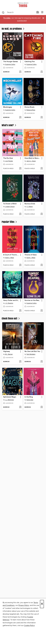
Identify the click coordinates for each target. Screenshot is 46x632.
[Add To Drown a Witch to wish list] (20, 214)
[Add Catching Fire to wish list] (41, 72)
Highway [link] (6, 351)
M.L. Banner (9, 354)
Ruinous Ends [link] (30, 204)
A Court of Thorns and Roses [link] (11, 255)
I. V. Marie (29, 207)
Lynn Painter (9, 161)
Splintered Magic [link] (9, 397)
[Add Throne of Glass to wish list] (41, 265)
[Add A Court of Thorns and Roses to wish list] (20, 265)
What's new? (8, 125)
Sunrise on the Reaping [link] (33, 300)
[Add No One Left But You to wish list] (41, 361)
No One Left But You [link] (32, 351)
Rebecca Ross (30, 110)
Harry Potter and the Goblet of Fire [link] (11, 300)
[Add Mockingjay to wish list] (20, 117)
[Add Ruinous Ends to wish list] (41, 214)
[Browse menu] (42, 12)
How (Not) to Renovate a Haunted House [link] (33, 158)
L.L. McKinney (9, 400)
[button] (20, 61)
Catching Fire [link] (30, 62)
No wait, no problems (12, 28)
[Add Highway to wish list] (20, 361)
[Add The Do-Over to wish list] (20, 168)
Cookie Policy (29, 625)
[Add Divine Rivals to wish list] (41, 117)
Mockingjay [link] (7, 107)
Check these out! (10, 318)
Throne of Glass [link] (31, 255)
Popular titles (8, 222)
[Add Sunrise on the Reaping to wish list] (41, 310)
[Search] (3, 12)
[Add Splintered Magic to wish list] (20, 407)
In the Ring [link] (29, 397)
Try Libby (6, 18)
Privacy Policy (23, 605)
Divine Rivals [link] (29, 107)
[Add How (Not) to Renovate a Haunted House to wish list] (41, 168)
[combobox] (18, 12)
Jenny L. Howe (31, 161)
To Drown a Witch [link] (10, 204)
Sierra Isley (29, 400)
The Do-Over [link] (8, 158)
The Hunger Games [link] (10, 62)
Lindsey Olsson (10, 207)
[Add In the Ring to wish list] (41, 407)
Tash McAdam (30, 354)
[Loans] (38, 12)
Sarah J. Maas (9, 258)
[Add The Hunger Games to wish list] (20, 72)
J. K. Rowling (9, 303)
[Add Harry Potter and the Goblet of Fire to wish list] (20, 310)
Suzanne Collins (10, 64)
